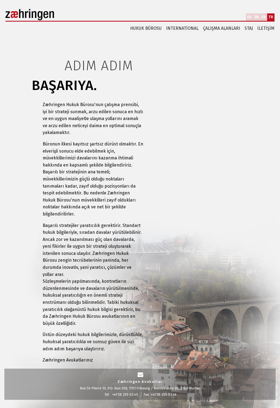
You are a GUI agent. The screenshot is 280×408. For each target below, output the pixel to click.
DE (249, 17)
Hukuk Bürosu (146, 28)
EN (256, 17)
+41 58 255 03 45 (125, 394)
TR (271, 17)
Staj (248, 28)
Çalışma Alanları (221, 28)
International (182, 28)
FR (263, 17)
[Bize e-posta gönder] (140, 375)
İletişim (266, 28)
